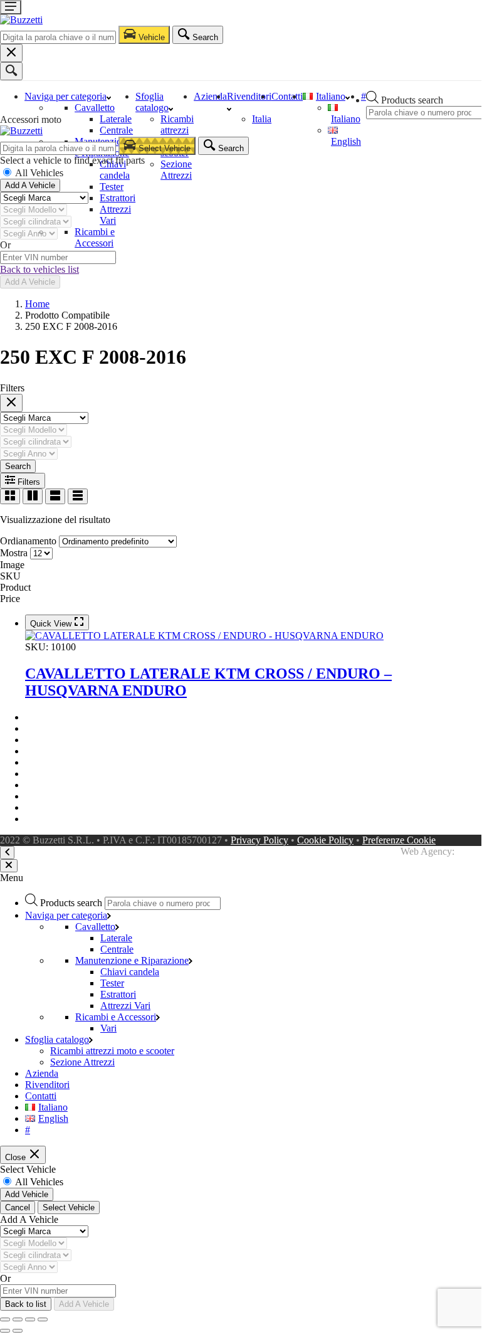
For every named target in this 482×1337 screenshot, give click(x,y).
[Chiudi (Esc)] (43, 1319)
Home (37, 304)
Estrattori (117, 198)
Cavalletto (95, 107)
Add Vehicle (26, 1194)
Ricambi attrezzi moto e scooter (177, 136)
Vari (108, 1028)
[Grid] (10, 496)
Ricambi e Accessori (95, 237)
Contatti (287, 96)
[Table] (78, 496)
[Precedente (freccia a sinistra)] (5, 1331)
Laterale (116, 119)
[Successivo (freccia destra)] (18, 1331)
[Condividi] (30, 1319)
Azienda (210, 96)
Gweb (469, 851)
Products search (412, 100)
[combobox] (58, 37)
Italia (261, 119)
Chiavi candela (115, 170)
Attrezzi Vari (115, 215)
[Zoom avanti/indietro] (5, 1319)
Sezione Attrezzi (176, 170)
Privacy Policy (259, 840)
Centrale (116, 130)
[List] (55, 496)
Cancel (17, 1207)
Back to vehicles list (39, 269)
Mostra (14, 552)
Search (18, 466)
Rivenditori (47, 1084)
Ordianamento (28, 541)
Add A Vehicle (30, 185)
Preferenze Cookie (399, 840)
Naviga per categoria (65, 96)
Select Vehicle (69, 1207)
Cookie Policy (325, 840)
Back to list (25, 1304)
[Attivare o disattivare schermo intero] (18, 1319)
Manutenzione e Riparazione (132, 960)
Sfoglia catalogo (152, 102)
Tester (111, 186)
